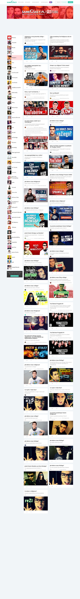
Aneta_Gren (28, 420)
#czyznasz (37, 128)
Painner (27, 264)
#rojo (65, 311)
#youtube (31, 44)
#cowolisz (38, 97)
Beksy (13, 102)
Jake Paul (14, 247)
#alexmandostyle (29, 128)
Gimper (13, 122)
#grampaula (45, 128)
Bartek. (27, 289)
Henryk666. (28, 70)
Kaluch (13, 257)
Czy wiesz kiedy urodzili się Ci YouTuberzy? (32, 121)
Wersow (14, 97)
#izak (66, 152)
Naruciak (14, 67)
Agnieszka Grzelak (16, 217)
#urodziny (34, 132)
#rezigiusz (41, 70)
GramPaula (14, 82)
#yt (27, 186)
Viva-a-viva (14, 192)
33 (31, 87)
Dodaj (70, 2)
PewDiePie (14, 242)
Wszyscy (14, 37)
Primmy (27, 160)
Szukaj (58, 2)
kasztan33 (28, 495)
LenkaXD (27, 238)
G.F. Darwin (14, 167)
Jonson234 (28, 314)
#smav (41, 98)
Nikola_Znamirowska (29, 445)
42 (56, 61)
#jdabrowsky (28, 98)
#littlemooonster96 (35, 130)
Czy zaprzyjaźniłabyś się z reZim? (33, 155)
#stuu (43, 98)
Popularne (21, 2)
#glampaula (41, 128)
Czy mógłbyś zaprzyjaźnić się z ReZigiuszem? (33, 66)
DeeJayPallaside (15, 267)
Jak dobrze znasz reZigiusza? (32, 364)
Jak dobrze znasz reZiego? (31, 285)
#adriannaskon (36, 127)
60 (57, 88)
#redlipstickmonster (28, 131)
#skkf (39, 98)
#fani (63, 418)
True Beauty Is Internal (15, 202)
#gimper (41, 342)
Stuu (13, 62)
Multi (13, 112)
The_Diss (27, 97)
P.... (52, 44)
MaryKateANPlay (16, 237)
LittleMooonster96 (16, 87)
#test (44, 43)
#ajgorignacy (41, 127)
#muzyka (38, 43)
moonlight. (53, 98)
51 (31, 150)
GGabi (53, 366)
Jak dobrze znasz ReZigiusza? (32, 181)
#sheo (37, 98)
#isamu (64, 152)
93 (57, 116)
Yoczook (14, 187)
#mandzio (36, 238)
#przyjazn (36, 70)
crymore (27, 43)
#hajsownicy (45, 342)
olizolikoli (28, 342)
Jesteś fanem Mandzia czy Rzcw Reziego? (36, 466)
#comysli (61, 391)
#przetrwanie (65, 98)
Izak (13, 127)
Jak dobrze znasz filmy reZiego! (58, 277)
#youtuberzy (30, 99)
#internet (26, 130)
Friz (13, 52)
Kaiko (13, 182)
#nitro (56, 311)
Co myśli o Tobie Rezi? (30, 389)
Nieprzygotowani (16, 152)
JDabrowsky (14, 92)
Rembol (14, 232)
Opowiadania (44, 2)
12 (56, 408)
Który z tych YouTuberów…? (32, 92)
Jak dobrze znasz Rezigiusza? (32, 311)
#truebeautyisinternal (28, 132)
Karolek (13, 132)
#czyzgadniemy (37, 342)
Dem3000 (14, 157)
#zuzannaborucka (27, 134)
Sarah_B (53, 256)
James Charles (15, 252)
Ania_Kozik (53, 391)
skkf (13, 262)
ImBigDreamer (54, 124)
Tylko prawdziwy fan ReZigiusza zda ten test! (60, 37)
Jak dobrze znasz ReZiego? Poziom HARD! (61, 174)
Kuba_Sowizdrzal (29, 368)
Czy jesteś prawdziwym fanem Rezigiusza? (58, 413)
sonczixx (53, 469)
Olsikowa (14, 227)
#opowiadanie (60, 311)
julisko (27, 211)
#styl (42, 43)
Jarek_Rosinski (54, 282)
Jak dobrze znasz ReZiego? (32, 208)
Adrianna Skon (15, 197)
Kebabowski (54, 70)
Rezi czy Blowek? (54, 93)
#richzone (53, 339)
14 (31, 177)
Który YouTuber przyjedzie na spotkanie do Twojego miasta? (60, 146)
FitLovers (14, 142)
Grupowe (14, 42)
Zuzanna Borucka (16, 117)
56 (57, 170)
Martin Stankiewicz (16, 162)
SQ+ (51, 2)
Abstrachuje (15, 107)
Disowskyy (14, 147)
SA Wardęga (15, 137)
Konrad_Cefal (28, 470)
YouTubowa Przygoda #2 (56, 303)
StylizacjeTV (14, 207)
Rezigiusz (14, 57)
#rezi (40, 43)
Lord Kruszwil (15, 72)
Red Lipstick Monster (17, 212)
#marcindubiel (41, 130)
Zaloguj (64, 2)
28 (57, 141)
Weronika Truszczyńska (15, 177)
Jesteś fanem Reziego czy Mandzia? (34, 233)
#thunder (28, 44)
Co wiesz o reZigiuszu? (31, 491)
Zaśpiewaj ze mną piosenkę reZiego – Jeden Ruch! (34, 37)
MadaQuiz (53, 152)
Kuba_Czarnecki (54, 444)
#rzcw (31, 343)
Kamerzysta (14, 77)
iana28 (53, 179)
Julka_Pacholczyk (54, 418)
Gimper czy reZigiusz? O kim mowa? (59, 65)
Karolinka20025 (54, 230)
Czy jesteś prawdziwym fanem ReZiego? (60, 226)
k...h (52, 310)
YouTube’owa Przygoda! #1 (57, 332)
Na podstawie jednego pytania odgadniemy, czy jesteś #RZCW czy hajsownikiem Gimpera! (34, 337)
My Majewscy (15, 222)
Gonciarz (14, 172)
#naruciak (32, 98)
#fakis (59, 310)
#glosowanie (42, 97)
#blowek (35, 97)
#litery (35, 43)
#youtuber (64, 44)
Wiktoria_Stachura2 (29, 185)
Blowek (13, 47)
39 (31, 116)
